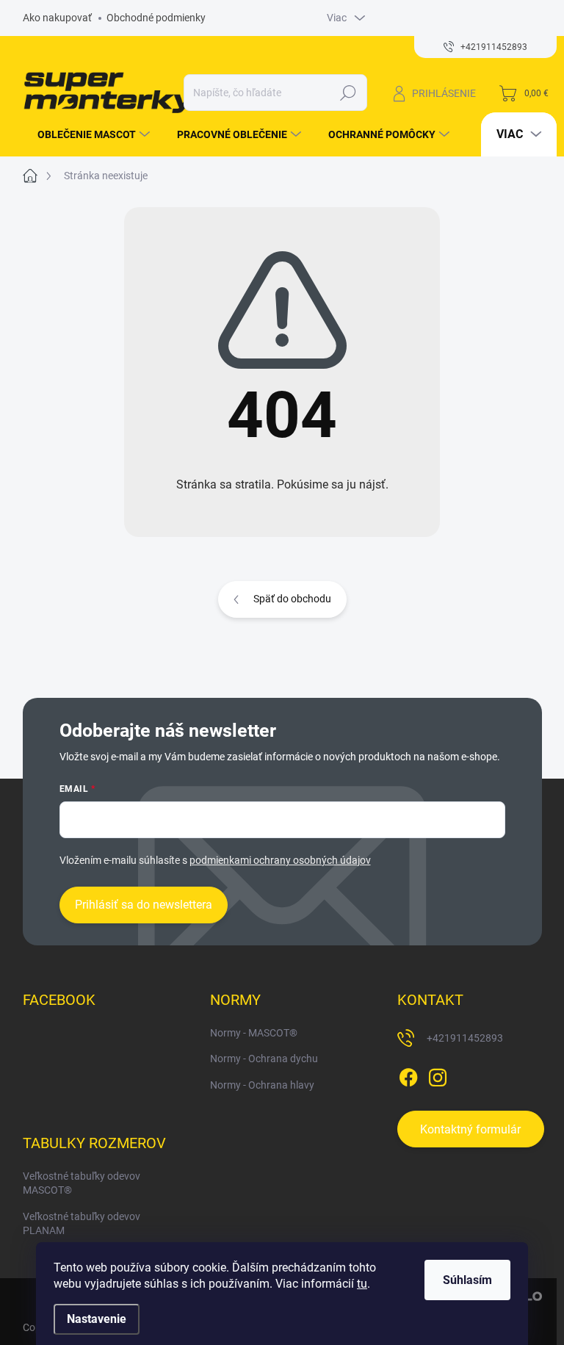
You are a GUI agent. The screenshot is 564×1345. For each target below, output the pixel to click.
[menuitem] (88, 134)
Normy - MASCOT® (253, 1033)
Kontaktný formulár (470, 1129)
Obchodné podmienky (156, 18)
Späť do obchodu (292, 599)
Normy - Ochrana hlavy (262, 1085)
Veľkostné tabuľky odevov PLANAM (81, 1224)
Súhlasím (467, 1280)
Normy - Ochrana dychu (264, 1058)
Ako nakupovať (57, 18)
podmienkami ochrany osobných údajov (280, 860)
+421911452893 (465, 1038)
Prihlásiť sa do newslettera (143, 905)
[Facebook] (408, 1075)
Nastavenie (96, 1319)
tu (362, 1284)
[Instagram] (438, 1075)
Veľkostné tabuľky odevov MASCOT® (81, 1183)
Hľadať (348, 92)
